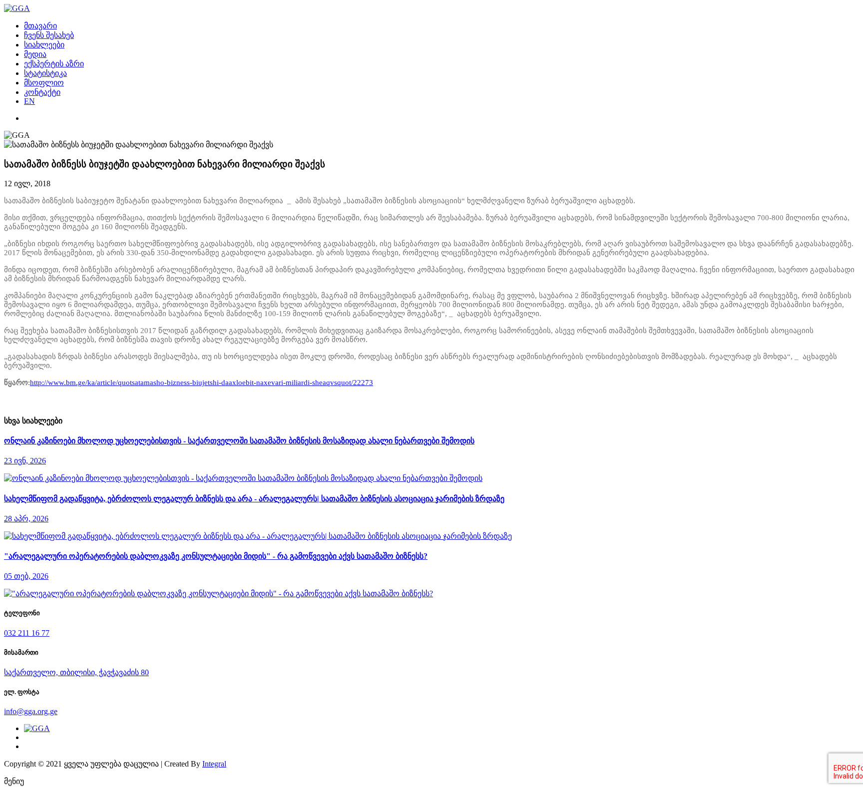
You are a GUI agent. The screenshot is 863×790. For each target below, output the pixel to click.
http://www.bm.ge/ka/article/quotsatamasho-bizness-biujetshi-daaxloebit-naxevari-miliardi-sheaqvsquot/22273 (201, 383)
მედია (35, 54)
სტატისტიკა (45, 73)
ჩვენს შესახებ (49, 35)
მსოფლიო (44, 82)
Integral (214, 764)
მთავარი (40, 25)
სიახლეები (44, 44)
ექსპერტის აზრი (54, 63)
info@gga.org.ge (30, 711)
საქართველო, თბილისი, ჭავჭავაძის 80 (76, 672)
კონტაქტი (42, 92)
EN (29, 101)
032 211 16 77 (26, 633)
